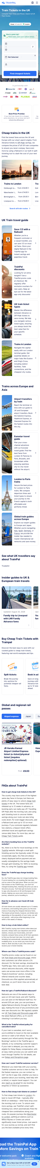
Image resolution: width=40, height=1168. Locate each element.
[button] (33, 47)
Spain (20, 540)
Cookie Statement (31, 1162)
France (17, 543)
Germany (27, 540)
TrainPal (5, 883)
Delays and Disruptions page (16, 1090)
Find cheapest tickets (20, 83)
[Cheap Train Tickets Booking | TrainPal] (9, 3)
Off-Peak (21, 152)
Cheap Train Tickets (10, 869)
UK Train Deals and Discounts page (16, 990)
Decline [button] (28, 1165)
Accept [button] (35, 1165)
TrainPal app (22, 899)
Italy (15, 540)
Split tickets (10, 707)
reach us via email (13, 1116)
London (29, 1128)
